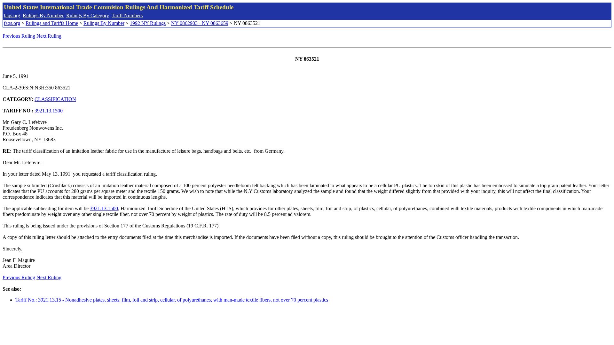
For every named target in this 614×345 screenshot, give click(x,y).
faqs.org (12, 15)
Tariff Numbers (127, 15)
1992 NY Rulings (148, 23)
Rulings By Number (43, 15)
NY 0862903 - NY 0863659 (199, 23)
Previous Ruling (19, 36)
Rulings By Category (87, 15)
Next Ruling (48, 36)
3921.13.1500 (49, 110)
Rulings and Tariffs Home (52, 23)
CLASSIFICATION (55, 99)
